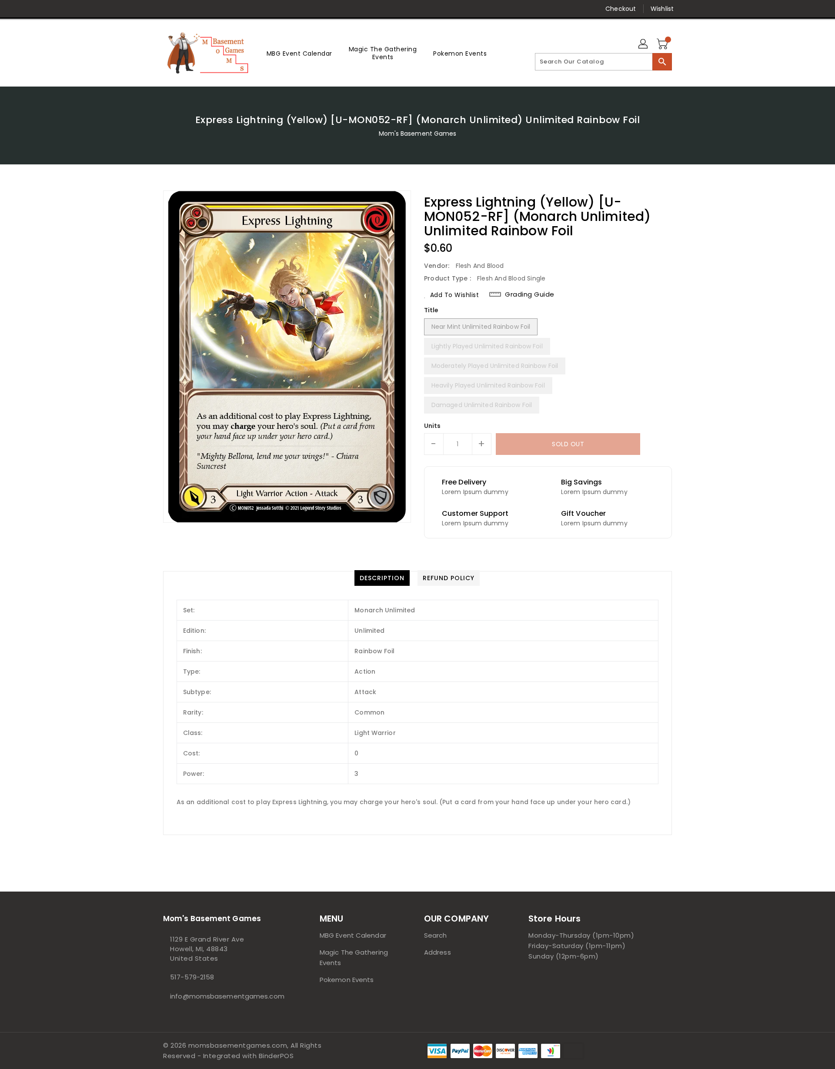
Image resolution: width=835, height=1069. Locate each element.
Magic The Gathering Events (354, 957)
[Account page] (643, 44)
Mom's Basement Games (418, 133)
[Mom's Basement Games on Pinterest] (183, 8)
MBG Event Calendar (353, 935)
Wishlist (662, 8)
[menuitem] (299, 53)
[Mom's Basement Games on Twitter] (167, 8)
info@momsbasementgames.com (224, 996)
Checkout (620, 8)
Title (431, 310)
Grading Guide (529, 294)
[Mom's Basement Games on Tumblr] (217, 8)
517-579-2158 (192, 977)
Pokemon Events (347, 979)
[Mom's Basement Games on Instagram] (200, 8)
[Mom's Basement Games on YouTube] (233, 8)
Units (432, 426)
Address (437, 952)
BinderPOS (276, 1055)
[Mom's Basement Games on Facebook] (150, 8)
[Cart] (663, 44)
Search (435, 935)
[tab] (382, 578)
